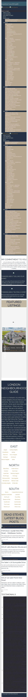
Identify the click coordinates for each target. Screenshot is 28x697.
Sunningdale (15, 478)
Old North (13, 457)
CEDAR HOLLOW (11, 41)
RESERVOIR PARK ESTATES (13, 69)
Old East (5, 457)
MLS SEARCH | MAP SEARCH (11, 19)
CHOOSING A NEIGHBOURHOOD (13, 95)
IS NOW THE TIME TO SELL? (11, 112)
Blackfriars (6, 468)
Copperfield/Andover (17, 492)
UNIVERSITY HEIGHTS (12, 57)
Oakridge (14, 475)
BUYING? (5, 87)
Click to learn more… (6, 297)
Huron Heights (13, 454)
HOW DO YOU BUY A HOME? (12, 98)
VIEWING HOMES (9, 97)
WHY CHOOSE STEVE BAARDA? (12, 92)
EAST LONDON (8, 24)
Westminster (17, 504)
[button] (5, 338)
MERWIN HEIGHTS (11, 32)
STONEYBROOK (11, 52)
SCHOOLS (7, 81)
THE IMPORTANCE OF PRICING (12, 119)
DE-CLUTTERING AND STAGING (12, 117)
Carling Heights (13, 449)
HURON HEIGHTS (11, 31)
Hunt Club (14, 471)
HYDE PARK (9, 45)
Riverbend (17, 499)
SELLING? (5, 111)
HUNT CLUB (9, 44)
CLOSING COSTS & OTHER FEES (12, 105)
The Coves (6, 504)
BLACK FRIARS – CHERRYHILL (14, 39)
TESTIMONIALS (7, 14)
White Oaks (17, 506)
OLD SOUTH (10, 67)
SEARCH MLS (6, 18)
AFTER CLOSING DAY (10, 109)
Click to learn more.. (17, 284)
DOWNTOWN (10, 26)
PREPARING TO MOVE (10, 107)
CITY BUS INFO (8, 82)
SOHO (8, 36)
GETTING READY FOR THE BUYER (13, 129)
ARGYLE (9, 25)
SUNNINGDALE (10, 55)
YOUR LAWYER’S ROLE (10, 104)
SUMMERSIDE (10, 74)
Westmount (7, 506)
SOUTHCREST (10, 72)
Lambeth (17, 494)
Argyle (5, 449)
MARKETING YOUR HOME (11, 121)
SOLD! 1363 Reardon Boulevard (14, 547)
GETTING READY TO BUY (11, 89)
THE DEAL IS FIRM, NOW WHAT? (12, 125)
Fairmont (5, 454)
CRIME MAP (8, 85)
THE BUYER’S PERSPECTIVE (11, 114)
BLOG (4, 16)
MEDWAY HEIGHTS (11, 47)
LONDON (5, 22)
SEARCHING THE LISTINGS (11, 94)
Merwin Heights (5, 459)
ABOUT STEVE (6, 12)
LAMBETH (9, 65)
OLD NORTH (10, 35)
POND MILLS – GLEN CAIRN (13, 68)
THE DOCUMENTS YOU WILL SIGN (13, 99)
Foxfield (6, 471)
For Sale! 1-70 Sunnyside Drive (13, 562)
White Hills (15, 483)
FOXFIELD (9, 42)
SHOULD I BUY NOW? (10, 88)
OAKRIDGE (9, 49)
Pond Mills (17, 497)
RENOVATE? (8, 115)
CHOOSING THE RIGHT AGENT (12, 91)
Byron (6, 492)
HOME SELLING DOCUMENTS (12, 124)
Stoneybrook (6, 480)
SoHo (13, 459)
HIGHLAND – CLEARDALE (13, 64)
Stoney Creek (14, 480)
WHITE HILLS (10, 58)
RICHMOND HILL (11, 51)
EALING (8, 28)
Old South (6, 497)
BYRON (8, 61)
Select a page (5, 0)
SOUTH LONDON (9, 59)
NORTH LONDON (9, 38)
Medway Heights (15, 473)
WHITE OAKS (10, 79)
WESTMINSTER (10, 77)
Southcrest (6, 502)
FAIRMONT (9, 29)
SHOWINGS (8, 122)
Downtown (5, 452)
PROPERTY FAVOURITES (11, 21)
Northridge (6, 475)
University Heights (6, 483)
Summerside (17, 502)
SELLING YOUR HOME (10, 118)
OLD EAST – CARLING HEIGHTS (14, 34)
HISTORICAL (8, 84)
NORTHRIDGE (10, 48)
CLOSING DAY (8, 108)
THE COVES (9, 75)
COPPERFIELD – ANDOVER (13, 62)
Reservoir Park (6, 499)
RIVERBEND (9, 71)
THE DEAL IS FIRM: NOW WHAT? (12, 102)
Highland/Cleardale (7, 494)
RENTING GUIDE (9, 128)
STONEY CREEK (10, 54)
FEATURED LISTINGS (8, 15)
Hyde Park (6, 473)
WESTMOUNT (10, 78)
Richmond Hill (6, 478)
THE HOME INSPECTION (11, 101)
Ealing (13, 452)
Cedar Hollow (14, 468)
